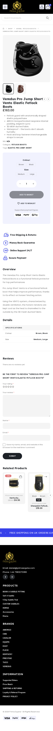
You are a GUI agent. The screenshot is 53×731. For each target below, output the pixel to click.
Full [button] (38, 500)
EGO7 (5, 646)
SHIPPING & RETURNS (12, 688)
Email (6, 432)
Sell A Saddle (8, 596)
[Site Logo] (17, 7)
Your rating (8, 383)
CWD (5, 634)
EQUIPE (6, 642)
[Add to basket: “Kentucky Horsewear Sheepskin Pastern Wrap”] (20, 476)
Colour (26, 160)
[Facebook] (5, 576)
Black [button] (31, 164)
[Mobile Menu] (5, 7)
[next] (48, 99)
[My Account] (42, 6)
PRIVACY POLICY (10, 697)
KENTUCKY (7, 654)
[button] (10, 59)
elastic (11, 148)
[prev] (44, 99)
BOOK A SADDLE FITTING (14, 592)
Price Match (8, 684)
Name (6, 420)
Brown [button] (21, 164)
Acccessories (8, 612)
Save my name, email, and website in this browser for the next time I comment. (23, 446)
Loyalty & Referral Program (14, 692)
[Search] (47, 18)
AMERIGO (7, 630)
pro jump (20, 148)
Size (26, 169)
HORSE (17, 495)
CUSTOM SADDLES (11, 604)
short (29, 148)
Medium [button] (21, 174)
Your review (8, 392)
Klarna (5, 616)
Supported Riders (10, 680)
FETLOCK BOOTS (19, 144)
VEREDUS (7, 666)
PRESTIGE (7, 658)
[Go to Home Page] (3, 28)
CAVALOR (7, 638)
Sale (21, 495)
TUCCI (5, 662)
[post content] (14, 483)
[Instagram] (12, 576)
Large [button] (32, 174)
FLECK (6, 650)
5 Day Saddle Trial (10, 600)
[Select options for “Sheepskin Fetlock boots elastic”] (45, 476)
